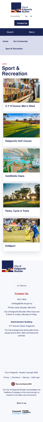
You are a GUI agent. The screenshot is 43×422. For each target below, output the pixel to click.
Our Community (20, 41)
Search (10, 31)
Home (5, 41)
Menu (31, 31)
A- (31, 16)
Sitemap (26, 377)
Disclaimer (16, 377)
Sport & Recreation (14, 48)
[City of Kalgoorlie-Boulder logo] (21, 7)
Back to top (21, 403)
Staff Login (35, 377)
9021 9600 (21, 299)
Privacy (6, 377)
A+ (26, 16)
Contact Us (22, 23)
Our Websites (22, 285)
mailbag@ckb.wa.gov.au (21, 303)
